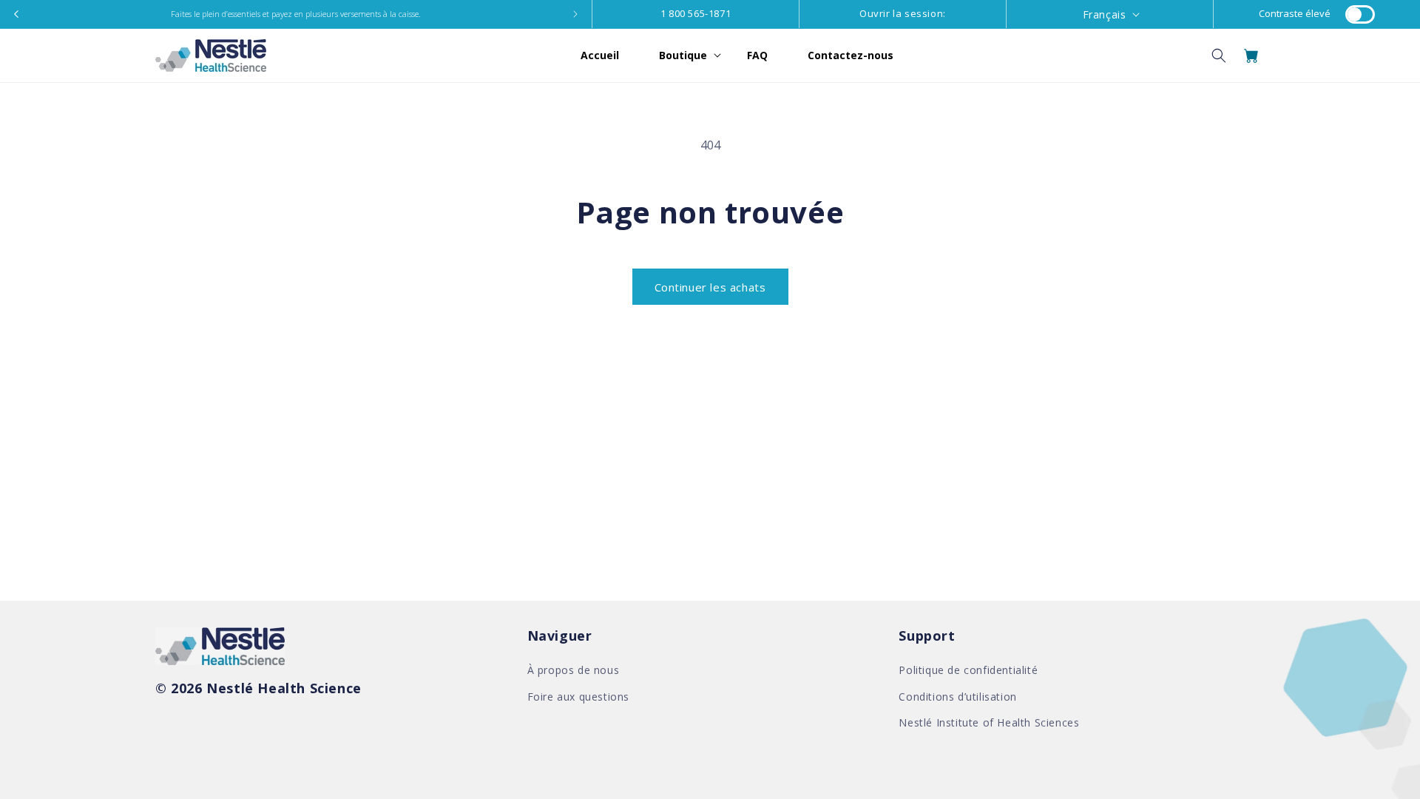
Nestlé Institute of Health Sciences (989, 722)
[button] (683, 55)
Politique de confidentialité (968, 670)
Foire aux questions (578, 697)
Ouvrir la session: (902, 13)
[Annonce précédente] (16, 14)
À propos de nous (573, 670)
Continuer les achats (710, 287)
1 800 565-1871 (695, 13)
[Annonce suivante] (575, 14)
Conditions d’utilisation (957, 697)
